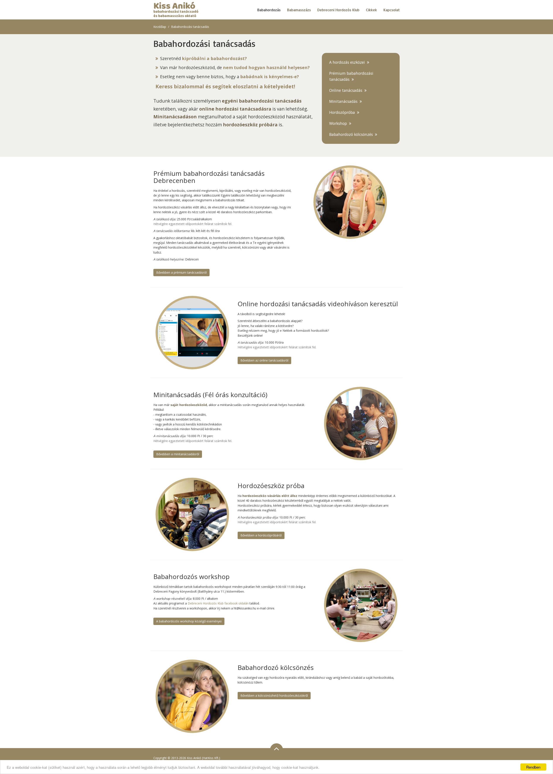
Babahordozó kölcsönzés (351, 134)
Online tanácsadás (345, 90)
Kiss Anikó (175, 9)
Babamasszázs (299, 9)
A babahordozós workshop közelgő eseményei (189, 621)
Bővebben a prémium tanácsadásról (181, 272)
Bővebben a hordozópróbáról (261, 535)
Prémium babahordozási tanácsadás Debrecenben (209, 177)
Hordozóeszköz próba (271, 485)
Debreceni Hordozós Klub (338, 9)
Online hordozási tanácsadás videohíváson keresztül (318, 303)
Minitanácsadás (343, 101)
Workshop (338, 123)
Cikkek (371, 9)
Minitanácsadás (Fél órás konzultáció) (210, 394)
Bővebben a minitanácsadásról (177, 454)
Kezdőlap (159, 27)
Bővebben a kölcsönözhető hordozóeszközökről (274, 695)
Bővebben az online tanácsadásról (264, 360)
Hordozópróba (342, 112)
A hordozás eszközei (347, 62)
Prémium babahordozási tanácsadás (351, 76)
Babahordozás (269, 9)
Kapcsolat (391, 9)
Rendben (533, 767)
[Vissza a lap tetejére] (276, 749)
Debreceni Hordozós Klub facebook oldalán (218, 603)
